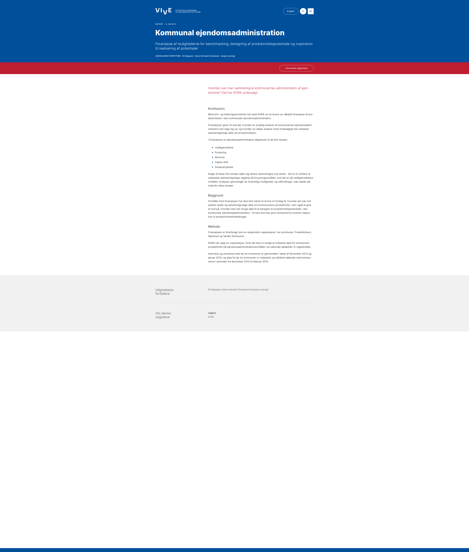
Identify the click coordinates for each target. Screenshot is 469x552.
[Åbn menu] (311, 11)
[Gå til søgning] (303, 11)
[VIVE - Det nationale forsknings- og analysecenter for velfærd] (178, 11)
